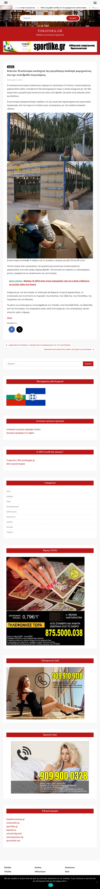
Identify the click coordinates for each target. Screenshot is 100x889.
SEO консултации (15, 463)
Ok (50, 885)
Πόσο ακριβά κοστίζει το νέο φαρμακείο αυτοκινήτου (50, 8)
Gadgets (9, 496)
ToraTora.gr (50, 31)
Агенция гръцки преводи (19, 429)
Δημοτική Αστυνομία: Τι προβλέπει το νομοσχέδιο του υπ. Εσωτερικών (39, 345)
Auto (8, 491)
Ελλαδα (9, 527)
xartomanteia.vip (14, 837)
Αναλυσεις (10, 517)
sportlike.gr (12, 826)
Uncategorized (12, 506)
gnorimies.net (13, 840)
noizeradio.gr (13, 822)
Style (8, 501)
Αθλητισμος (11, 511)
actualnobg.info (14, 833)
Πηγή (9, 317)
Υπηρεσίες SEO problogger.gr (20, 460)
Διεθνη (10, 67)
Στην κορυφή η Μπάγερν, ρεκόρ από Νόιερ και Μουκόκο (67, 349)
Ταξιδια (9, 532)
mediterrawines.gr (15, 819)
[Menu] (5, 2)
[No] (96, 882)
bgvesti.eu (11, 829)
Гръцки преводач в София (20, 432)
